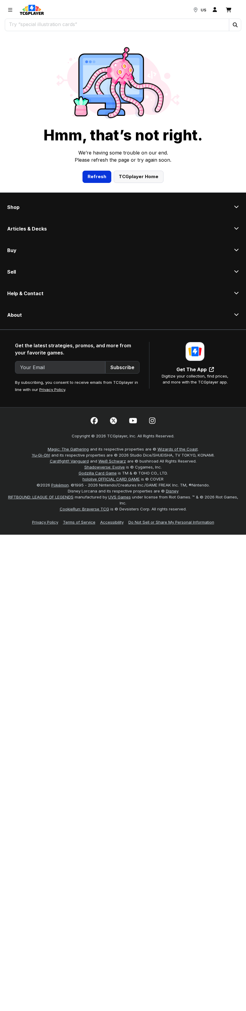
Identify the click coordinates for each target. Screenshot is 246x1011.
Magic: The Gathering (68, 449)
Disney (172, 491)
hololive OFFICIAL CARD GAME (111, 479)
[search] (117, 24)
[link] (32, 10)
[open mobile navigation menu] (10, 10)
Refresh (97, 176)
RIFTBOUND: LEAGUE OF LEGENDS (41, 497)
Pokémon (60, 485)
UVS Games (119, 497)
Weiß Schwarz (112, 461)
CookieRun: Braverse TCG (84, 509)
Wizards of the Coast (178, 449)
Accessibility (112, 522)
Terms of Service (79, 522)
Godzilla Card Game (98, 473)
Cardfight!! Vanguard (69, 461)
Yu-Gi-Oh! (41, 455)
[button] (235, 25)
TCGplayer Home (138, 176)
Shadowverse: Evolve (104, 467)
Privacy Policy (52, 389)
